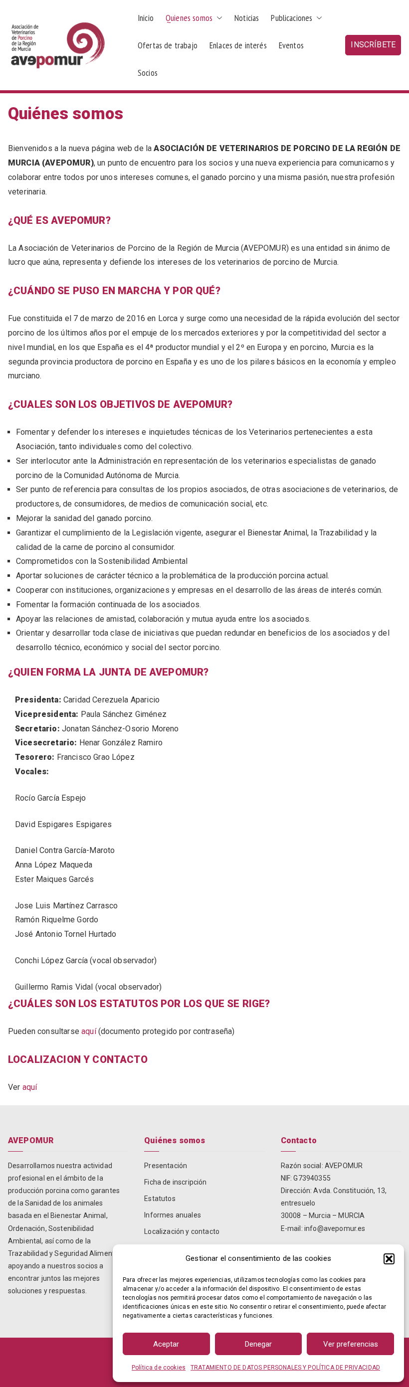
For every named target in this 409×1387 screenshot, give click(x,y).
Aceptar (166, 1344)
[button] (389, 1259)
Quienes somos (189, 17)
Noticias (246, 17)
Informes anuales (172, 1215)
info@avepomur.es (335, 1228)
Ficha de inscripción (175, 1182)
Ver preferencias (350, 1344)
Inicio (146, 17)
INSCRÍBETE (373, 44)
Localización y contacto (181, 1231)
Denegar (258, 1344)
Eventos (291, 45)
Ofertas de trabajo (168, 45)
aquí (88, 1031)
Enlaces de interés (238, 45)
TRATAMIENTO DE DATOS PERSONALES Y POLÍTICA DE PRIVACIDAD (285, 1367)
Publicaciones (291, 17)
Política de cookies (159, 1367)
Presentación (165, 1166)
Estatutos (159, 1199)
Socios (148, 72)
